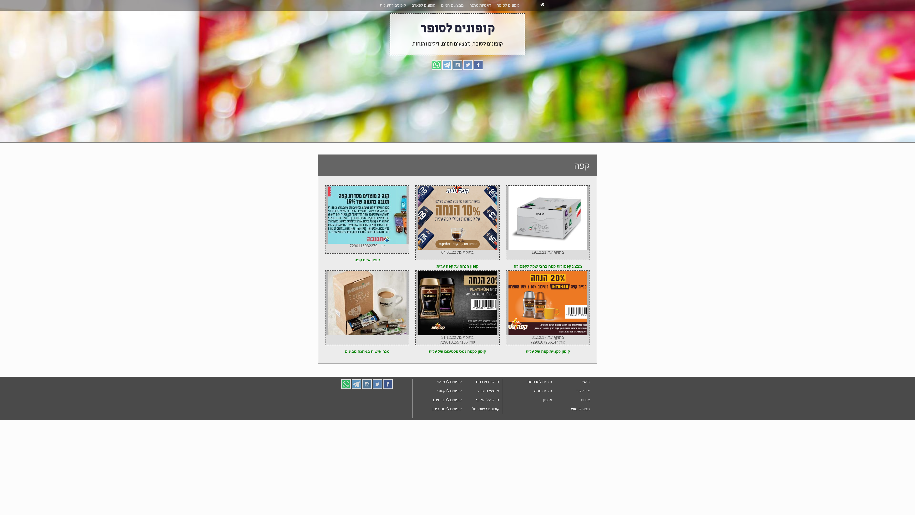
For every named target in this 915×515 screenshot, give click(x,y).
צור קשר (583, 409)
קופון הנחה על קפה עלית (457, 284)
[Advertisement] (457, 123)
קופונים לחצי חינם (447, 418)
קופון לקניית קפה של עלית (548, 369)
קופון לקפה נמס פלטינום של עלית (457, 369)
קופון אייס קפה (367, 278)
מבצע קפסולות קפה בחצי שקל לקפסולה (548, 284)
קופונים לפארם (423, 23)
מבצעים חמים (452, 23)
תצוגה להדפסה (540, 400)
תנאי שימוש (580, 427)
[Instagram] (457, 82)
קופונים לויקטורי (449, 409)
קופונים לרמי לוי (449, 400)
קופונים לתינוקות (393, 23)
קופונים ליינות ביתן (447, 427)
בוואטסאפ (393, 9)
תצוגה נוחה (543, 409)
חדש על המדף (487, 418)
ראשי (585, 400)
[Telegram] (447, 82)
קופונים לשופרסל (485, 427)
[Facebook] (478, 82)
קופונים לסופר (508, 23)
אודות (585, 418)
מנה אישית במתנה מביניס (367, 369)
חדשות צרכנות (487, 400)
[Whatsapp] (436, 82)
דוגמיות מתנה (480, 23)
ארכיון (547, 418)
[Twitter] (468, 82)
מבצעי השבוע (488, 409)
